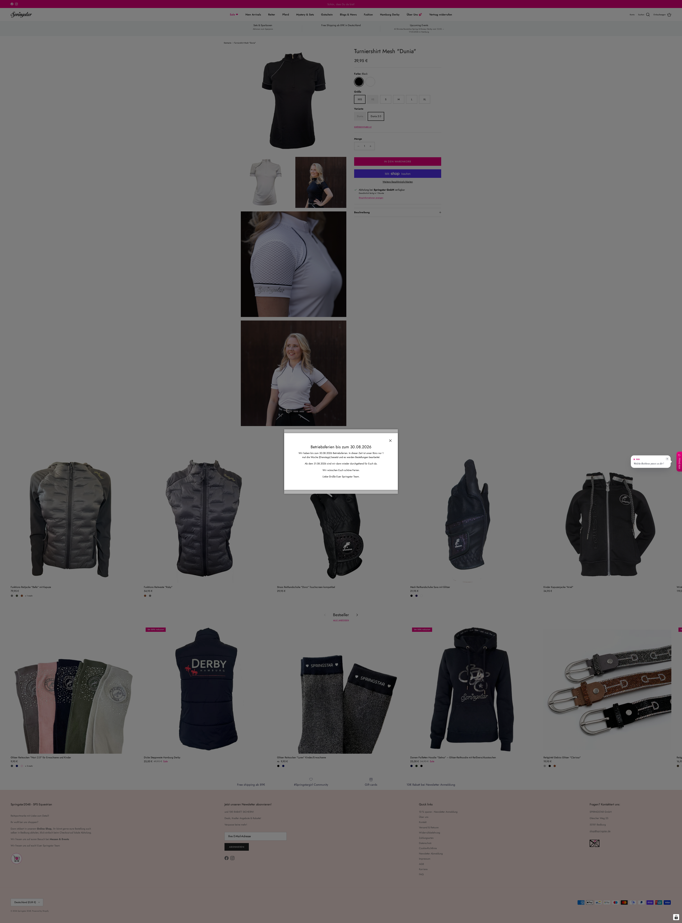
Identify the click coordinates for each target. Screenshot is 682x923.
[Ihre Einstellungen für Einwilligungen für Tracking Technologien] (676, 917)
